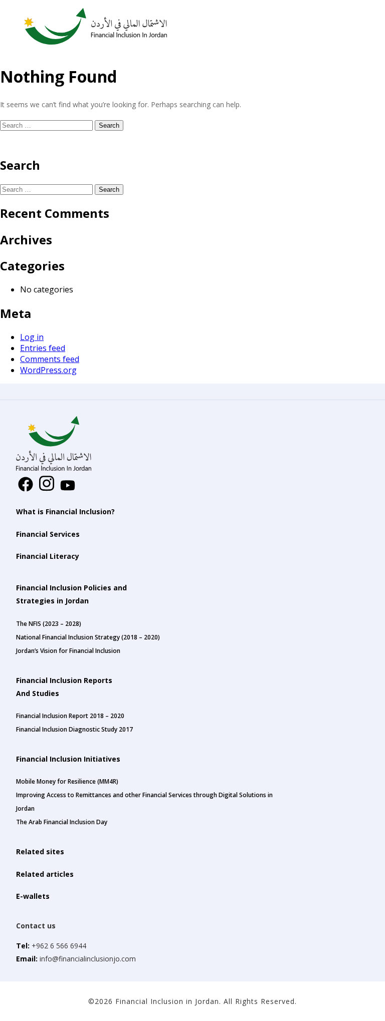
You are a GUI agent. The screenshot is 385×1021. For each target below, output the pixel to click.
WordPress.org (48, 370)
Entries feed (42, 348)
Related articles (45, 874)
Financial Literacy (47, 556)
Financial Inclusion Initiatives (68, 759)
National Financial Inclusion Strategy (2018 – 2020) (88, 637)
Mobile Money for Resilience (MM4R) (67, 781)
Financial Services (48, 534)
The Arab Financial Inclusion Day (61, 822)
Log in (32, 337)
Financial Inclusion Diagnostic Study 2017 (74, 729)
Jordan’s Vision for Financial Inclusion (68, 650)
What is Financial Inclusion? (65, 511)
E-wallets (33, 896)
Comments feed (49, 359)
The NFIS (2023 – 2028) (48, 623)
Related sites (40, 851)
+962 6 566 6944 (59, 945)
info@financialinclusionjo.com (87, 958)
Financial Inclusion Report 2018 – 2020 (70, 716)
